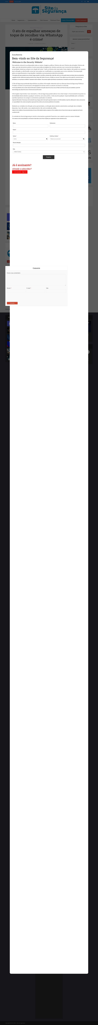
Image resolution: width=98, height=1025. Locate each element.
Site (47, 288)
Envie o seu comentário (13, 273)
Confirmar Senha (54, 136)
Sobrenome (52, 123)
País (14, 149)
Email (14, 129)
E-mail (29, 288)
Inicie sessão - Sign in (20, 172)
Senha (14, 136)
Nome (14, 123)
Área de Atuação (17, 142)
